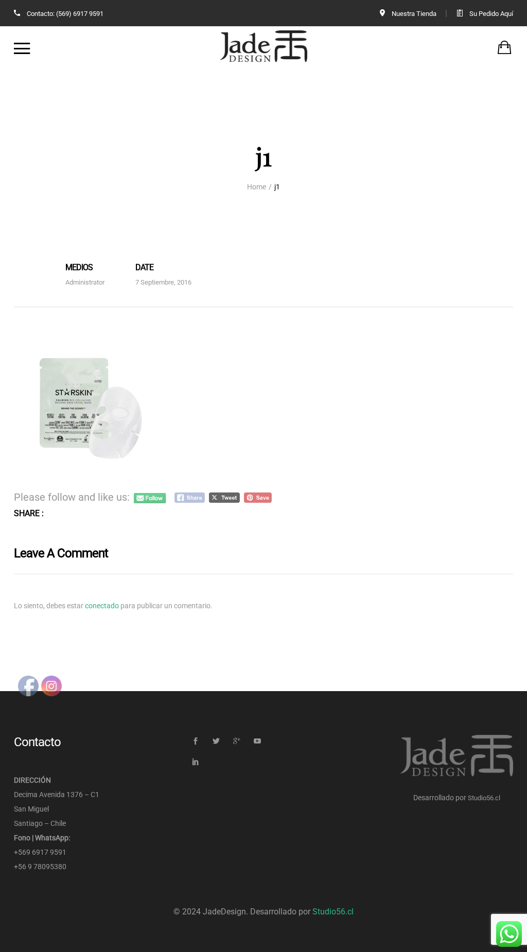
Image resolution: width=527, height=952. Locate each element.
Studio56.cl (484, 798)
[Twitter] (215, 741)
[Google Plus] (236, 741)
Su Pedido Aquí (491, 13)
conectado (102, 606)
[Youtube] (257, 741)
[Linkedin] (195, 761)
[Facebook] (195, 741)
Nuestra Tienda (414, 13)
